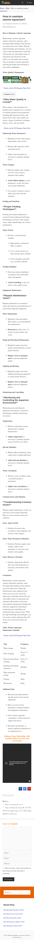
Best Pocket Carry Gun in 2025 (13, 914)
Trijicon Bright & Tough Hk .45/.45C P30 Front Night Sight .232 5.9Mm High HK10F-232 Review (17, 810)
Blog (7, 8)
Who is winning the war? (14, 804)
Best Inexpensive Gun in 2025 (13, 926)
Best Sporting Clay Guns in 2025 (14, 910)
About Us (28, 935)
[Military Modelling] (6, 2)
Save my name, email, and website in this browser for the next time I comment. (17, 871)
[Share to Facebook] (20, 790)
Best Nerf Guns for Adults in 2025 (14, 922)
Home (2, 8)
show (12, 94)
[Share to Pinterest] (29, 790)
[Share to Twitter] (25, 790)
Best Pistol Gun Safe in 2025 (12, 918)
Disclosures (18, 937)
